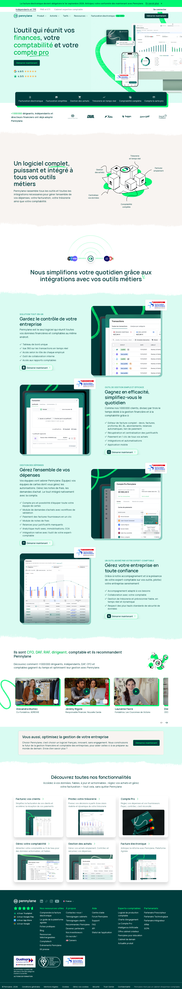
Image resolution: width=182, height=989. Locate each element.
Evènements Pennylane (50, 945)
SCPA (146, 928)
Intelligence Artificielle (128, 927)
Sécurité (95, 987)
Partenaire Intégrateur (154, 920)
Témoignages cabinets (76, 916)
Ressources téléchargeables (47, 936)
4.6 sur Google (23, 924)
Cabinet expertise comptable (68, 9)
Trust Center (108, 987)
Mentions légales (51, 987)
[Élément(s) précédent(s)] (162, 722)
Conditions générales (31, 987)
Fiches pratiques (47, 926)
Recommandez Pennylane (78, 924)
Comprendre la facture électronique (50, 914)
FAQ (94, 924)
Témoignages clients (75, 920)
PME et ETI (45, 9)
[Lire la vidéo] (37, 691)
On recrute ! (71, 936)
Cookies (65, 987)
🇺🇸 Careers (71, 940)
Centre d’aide (98, 912)
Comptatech (46, 941)
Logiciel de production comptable (128, 914)
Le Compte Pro (125, 923)
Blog (42, 930)
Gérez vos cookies (81, 987)
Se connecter (159, 9)
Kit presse (44, 949)
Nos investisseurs (74, 932)
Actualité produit (125, 943)
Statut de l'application (102, 932)
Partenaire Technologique (156, 916)
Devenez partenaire (75, 928)
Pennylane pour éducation (130, 935)
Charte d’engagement (128, 919)
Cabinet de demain (126, 939)
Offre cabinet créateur (128, 931)
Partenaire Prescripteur (155, 912)
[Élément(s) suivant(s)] (166, 722)
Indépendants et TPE (26, 9)
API (93, 928)
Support (96, 920)
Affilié (146, 924)
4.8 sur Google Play (25, 917)
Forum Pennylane (100, 916)
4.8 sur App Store (24, 920)
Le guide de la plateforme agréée (51, 921)
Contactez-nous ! (74, 912)
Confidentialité (124, 987)
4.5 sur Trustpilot (24, 913)
